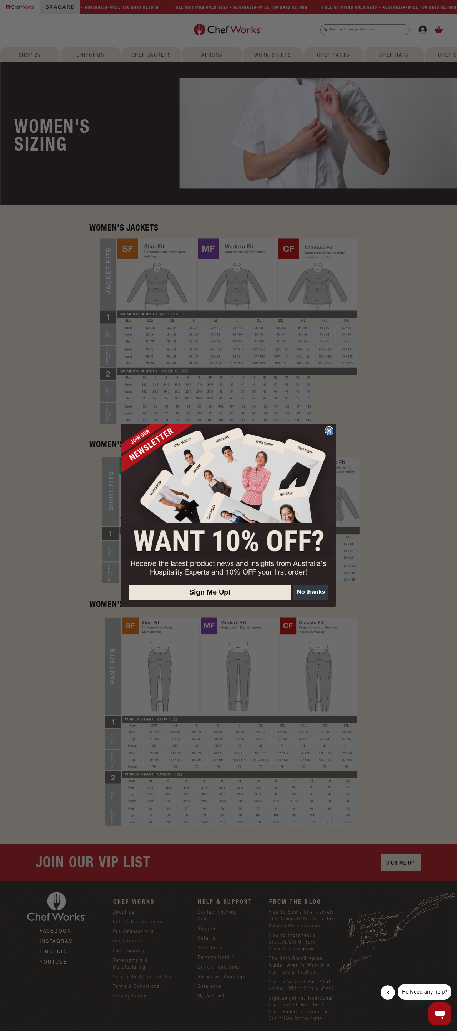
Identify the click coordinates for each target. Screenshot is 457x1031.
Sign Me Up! (210, 592)
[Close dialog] (329, 430)
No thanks (311, 592)
